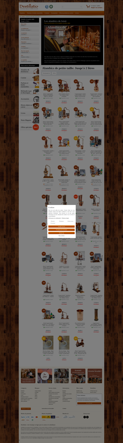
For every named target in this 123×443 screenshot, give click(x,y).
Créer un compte (79, 392)
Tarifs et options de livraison (54, 392)
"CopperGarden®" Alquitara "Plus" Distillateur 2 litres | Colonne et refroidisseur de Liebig (48, 238)
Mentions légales (52, 402)
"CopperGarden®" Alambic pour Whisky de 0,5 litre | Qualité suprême (80, 267)
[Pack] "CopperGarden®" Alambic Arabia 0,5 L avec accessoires (64, 324)
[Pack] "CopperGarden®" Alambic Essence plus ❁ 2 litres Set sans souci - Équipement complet (48, 123)
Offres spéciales (24, 401)
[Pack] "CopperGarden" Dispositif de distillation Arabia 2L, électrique (48, 95)
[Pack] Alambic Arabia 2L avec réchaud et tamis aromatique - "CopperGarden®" (64, 95)
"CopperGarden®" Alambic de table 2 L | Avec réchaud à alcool (48, 181)
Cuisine (22, 392)
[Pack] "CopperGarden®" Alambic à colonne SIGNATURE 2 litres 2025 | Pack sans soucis (64, 123)
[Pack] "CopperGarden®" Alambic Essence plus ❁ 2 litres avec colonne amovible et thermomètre (96, 123)
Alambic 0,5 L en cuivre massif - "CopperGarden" (64, 267)
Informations (66, 388)
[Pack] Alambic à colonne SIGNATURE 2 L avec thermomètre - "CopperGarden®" (80, 152)
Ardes (36, 393)
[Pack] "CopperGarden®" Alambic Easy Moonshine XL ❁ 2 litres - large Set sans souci (96, 152)
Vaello (36, 395)
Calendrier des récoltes (67, 393)
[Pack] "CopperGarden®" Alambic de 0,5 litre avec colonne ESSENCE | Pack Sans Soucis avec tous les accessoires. (48, 267)
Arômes (64, 392)
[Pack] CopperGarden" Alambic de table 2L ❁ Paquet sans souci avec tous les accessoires (96, 181)
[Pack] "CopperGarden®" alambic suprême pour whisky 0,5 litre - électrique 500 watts (80, 352)
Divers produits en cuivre (66, 13)
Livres (77, 13)
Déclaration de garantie (53, 401)
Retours (50, 399)
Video (64, 396)
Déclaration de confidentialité (55, 218)
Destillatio (93, 388)
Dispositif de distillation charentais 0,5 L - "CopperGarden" (80, 296)
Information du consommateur (54, 396)
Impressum (51, 404)
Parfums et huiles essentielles (35, 13)
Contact (50, 390)
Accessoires (54, 13)
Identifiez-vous (79, 390)
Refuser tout (61, 233)
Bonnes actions (93, 392)
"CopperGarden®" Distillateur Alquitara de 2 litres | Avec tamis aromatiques (96, 95)
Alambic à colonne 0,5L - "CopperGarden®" (96, 210)
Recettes (64, 395)
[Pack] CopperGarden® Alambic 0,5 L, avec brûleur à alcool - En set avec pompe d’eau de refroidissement (48, 324)
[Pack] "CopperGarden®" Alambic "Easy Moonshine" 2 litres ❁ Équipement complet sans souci (80, 181)
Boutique (64, 390)
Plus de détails (61, 235)
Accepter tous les (61, 226)
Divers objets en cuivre (25, 399)
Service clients (52, 388)
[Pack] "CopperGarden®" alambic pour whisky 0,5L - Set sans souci (96, 267)
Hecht (36, 398)
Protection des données (53, 393)
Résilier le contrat (26, 408)
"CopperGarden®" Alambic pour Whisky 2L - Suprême (48, 296)
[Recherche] (81, 6)
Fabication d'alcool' (24, 396)
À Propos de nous (93, 390)
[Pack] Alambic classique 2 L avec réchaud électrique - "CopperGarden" (64, 181)
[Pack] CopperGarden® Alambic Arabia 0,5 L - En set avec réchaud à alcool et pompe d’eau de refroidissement (64, 152)
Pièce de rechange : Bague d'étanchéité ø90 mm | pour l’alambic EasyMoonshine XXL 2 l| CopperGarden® (48, 352)
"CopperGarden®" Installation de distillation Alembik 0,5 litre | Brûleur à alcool (64, 296)
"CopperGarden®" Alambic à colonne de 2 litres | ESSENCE (48, 152)
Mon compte (79, 388)
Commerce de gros (66, 401)
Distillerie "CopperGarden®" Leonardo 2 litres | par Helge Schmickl (64, 238)
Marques (37, 388)
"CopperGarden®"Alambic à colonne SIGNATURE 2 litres (96, 237)
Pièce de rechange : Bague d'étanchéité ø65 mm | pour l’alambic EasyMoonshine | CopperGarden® (64, 352)
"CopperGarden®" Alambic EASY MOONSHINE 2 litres (80, 210)
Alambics (22, 13)
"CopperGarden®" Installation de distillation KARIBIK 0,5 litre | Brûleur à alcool (96, 296)
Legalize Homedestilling (67, 398)
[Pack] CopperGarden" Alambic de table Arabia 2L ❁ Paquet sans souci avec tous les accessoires (80, 123)
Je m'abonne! (89, 403)
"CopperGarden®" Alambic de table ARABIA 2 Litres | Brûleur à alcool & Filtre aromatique (80, 95)
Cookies (50, 395)
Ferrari (36, 396)
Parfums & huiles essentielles (26, 398)
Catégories (23, 388)
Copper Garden (38, 390)
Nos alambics (65, 399)
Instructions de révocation (54, 398)
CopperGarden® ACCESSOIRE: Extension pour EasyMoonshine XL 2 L (96, 324)
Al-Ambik (36, 392)
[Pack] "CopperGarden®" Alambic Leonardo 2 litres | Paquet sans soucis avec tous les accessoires (80, 238)
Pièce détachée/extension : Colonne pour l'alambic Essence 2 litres (80, 324)
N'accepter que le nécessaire (61, 229)
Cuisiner (47, 13)
